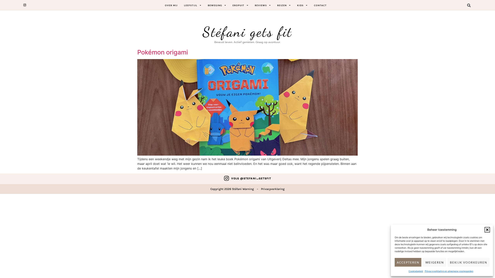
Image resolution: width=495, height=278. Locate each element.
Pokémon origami (162, 52)
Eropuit (238, 5)
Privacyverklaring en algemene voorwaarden (449, 271)
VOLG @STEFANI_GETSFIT (251, 178)
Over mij (171, 5)
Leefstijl (190, 5)
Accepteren (408, 262)
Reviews (261, 5)
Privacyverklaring (273, 189)
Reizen (282, 5)
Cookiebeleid (416, 271)
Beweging (215, 5)
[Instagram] (226, 178)
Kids (300, 5)
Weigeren (434, 262)
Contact (320, 5)
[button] (487, 230)
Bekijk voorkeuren (468, 262)
